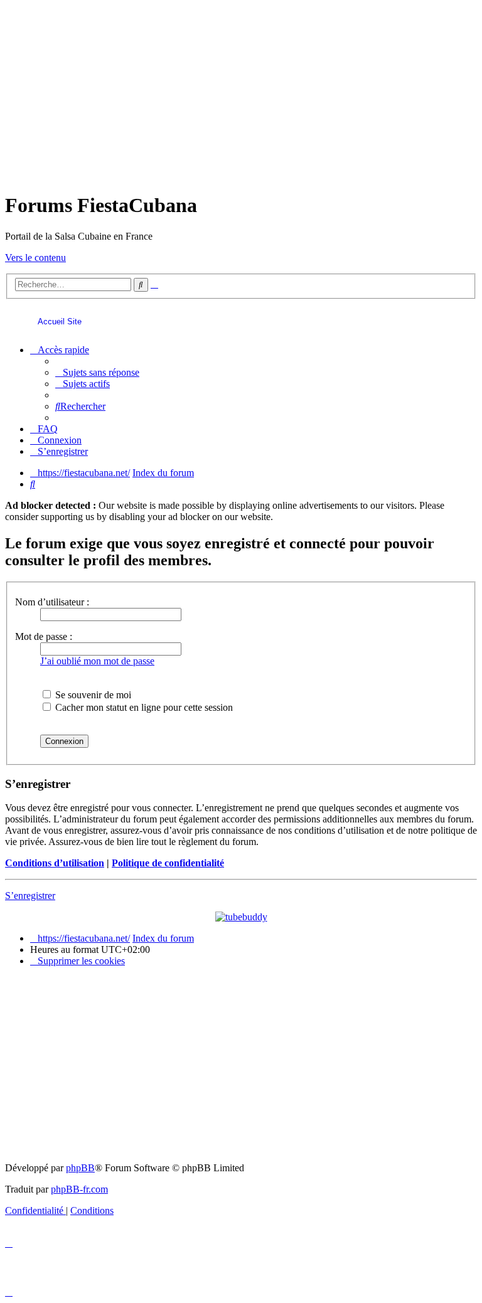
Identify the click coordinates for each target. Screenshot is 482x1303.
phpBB (80, 1167)
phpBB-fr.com (79, 1189)
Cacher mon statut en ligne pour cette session (143, 707)
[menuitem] (97, 372)
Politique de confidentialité (168, 863)
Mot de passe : (43, 636)
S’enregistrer (30, 895)
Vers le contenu (35, 257)
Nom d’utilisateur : (52, 602)
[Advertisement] (241, 93)
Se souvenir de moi (92, 694)
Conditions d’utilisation (54, 863)
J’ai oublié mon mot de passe (97, 661)
